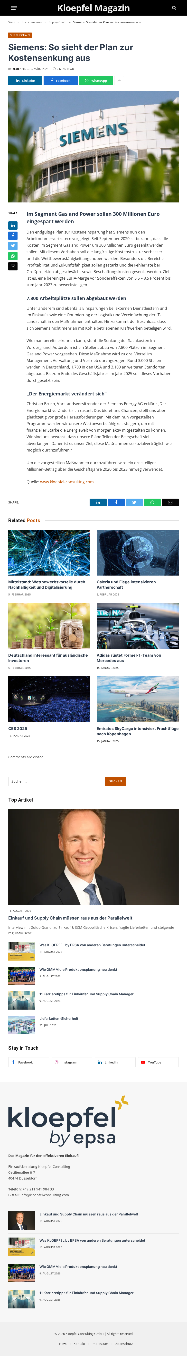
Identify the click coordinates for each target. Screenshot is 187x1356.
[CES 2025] (49, 699)
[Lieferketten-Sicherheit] (21, 1025)
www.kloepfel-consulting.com (67, 482)
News (63, 1343)
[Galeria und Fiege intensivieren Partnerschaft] (138, 553)
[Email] (13, 266)
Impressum (100, 1343)
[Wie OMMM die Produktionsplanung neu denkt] (21, 976)
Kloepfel (19, 69)
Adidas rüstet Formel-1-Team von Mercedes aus (129, 658)
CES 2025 (17, 728)
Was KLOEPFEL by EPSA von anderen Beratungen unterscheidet (92, 945)
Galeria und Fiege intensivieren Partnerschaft (126, 584)
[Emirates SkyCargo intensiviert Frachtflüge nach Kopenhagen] (138, 699)
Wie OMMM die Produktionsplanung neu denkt (78, 969)
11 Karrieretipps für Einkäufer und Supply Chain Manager (86, 994)
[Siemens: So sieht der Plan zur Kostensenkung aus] (93, 146)
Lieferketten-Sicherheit (58, 1018)
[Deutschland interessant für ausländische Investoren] (49, 626)
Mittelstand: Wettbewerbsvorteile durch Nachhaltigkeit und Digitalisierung (46, 584)
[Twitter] (13, 246)
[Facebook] (13, 236)
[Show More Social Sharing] (119, 80)
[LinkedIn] (13, 225)
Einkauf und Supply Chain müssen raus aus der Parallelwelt (70, 918)
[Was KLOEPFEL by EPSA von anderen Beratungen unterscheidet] (21, 951)
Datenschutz (123, 1343)
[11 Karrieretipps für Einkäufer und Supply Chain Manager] (21, 1000)
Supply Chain (20, 35)
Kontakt (79, 1343)
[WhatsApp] (13, 256)
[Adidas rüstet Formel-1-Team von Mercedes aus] (138, 626)
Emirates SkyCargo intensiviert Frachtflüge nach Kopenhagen (138, 731)
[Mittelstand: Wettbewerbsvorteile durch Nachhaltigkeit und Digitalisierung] (49, 553)
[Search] (173, 7)
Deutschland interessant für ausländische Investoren (48, 658)
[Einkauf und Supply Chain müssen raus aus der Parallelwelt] (93, 857)
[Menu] (14, 7)
